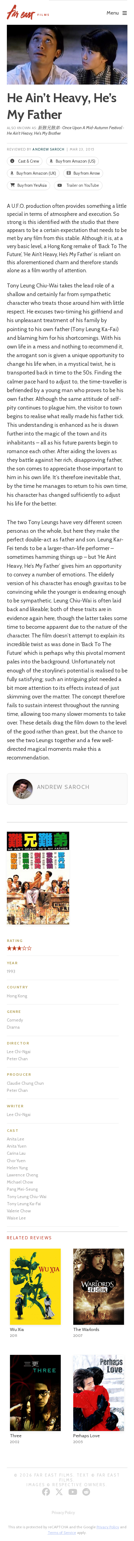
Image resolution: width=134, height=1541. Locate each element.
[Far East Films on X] (60, 1492)
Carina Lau (16, 1153)
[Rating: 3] (14, 950)
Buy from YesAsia (32, 185)
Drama (13, 1027)
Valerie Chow (19, 1210)
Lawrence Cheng (22, 1174)
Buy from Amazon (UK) (36, 173)
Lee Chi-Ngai (19, 1051)
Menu (113, 13)
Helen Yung (17, 1167)
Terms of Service (62, 1532)
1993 (11, 971)
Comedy (15, 1020)
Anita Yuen (16, 1146)
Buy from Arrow (86, 173)
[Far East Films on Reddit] (87, 1492)
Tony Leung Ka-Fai (24, 1203)
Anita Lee (15, 1138)
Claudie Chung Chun (25, 1083)
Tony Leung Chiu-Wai (26, 1196)
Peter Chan (17, 1058)
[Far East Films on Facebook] (47, 1492)
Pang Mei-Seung (22, 1189)
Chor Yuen (16, 1160)
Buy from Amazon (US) (75, 161)
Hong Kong (17, 995)
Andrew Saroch (48, 149)
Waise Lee (16, 1217)
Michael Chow (20, 1182)
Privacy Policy (63, 1512)
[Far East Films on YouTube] (73, 1492)
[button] (88, 8)
